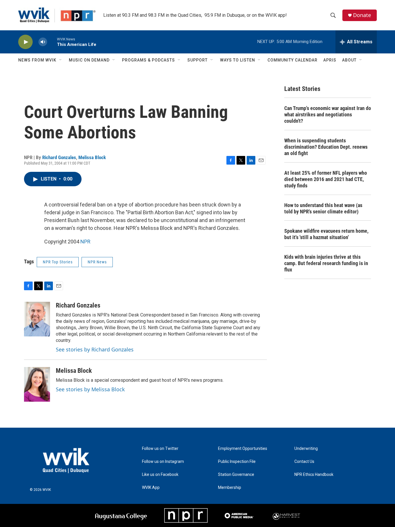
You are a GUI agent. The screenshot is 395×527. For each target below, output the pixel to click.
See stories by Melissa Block (90, 389)
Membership (229, 487)
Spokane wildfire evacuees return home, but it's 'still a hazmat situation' (326, 234)
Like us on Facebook (160, 474)
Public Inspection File (237, 461)
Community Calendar (292, 60)
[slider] (52, 42)
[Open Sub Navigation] (60, 60)
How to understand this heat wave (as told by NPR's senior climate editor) (323, 208)
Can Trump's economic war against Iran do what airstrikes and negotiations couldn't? (327, 114)
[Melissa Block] (37, 384)
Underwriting (306, 448)
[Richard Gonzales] (37, 319)
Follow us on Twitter (160, 448)
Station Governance (236, 474)
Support (197, 60)
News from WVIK (37, 60)
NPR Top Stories (58, 262)
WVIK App (151, 487)
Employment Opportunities (242, 448)
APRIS (329, 60)
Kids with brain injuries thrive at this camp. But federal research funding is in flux (326, 263)
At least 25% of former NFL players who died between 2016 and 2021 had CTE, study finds (325, 179)
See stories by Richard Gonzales (95, 349)
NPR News (97, 262)
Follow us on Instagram (163, 461)
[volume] (43, 42)
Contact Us (304, 461)
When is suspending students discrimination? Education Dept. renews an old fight (326, 146)
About (349, 60)
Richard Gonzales (59, 157)
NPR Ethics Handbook (313, 474)
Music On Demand (89, 60)
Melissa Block (92, 157)
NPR (85, 242)
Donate (362, 15)
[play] (25, 42)
